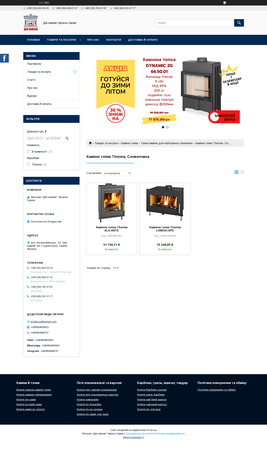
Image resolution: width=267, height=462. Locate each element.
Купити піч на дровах (90, 409)
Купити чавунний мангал (152, 404)
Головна (33, 39)
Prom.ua (152, 430)
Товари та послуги (61, 39)
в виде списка (242, 173)
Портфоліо (34, 63)
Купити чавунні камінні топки (33, 389)
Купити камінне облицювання (34, 394)
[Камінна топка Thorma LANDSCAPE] (165, 202)
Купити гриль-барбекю (151, 394)
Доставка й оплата (143, 39)
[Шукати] (239, 23)
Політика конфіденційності (170, 433)
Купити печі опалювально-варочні (97, 394)
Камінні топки (129, 143)
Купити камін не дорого (30, 409)
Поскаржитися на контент (139, 433)
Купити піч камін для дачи (92, 414)
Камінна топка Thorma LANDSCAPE (165, 229)
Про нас (93, 39)
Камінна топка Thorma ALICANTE (111, 229)
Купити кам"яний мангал (152, 399)
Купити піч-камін (26, 399)
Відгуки (32, 95)
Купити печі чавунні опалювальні (97, 389)
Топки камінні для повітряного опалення (167, 143)
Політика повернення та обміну (217, 389)
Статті (31, 79)
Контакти (113, 39)
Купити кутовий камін (29, 404)
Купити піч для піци (148, 409)
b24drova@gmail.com (43, 321)
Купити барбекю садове (152, 389)
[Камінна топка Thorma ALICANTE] (112, 202)
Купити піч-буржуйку (89, 404)
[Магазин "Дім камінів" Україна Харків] (30, 29)
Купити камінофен (88, 399)
